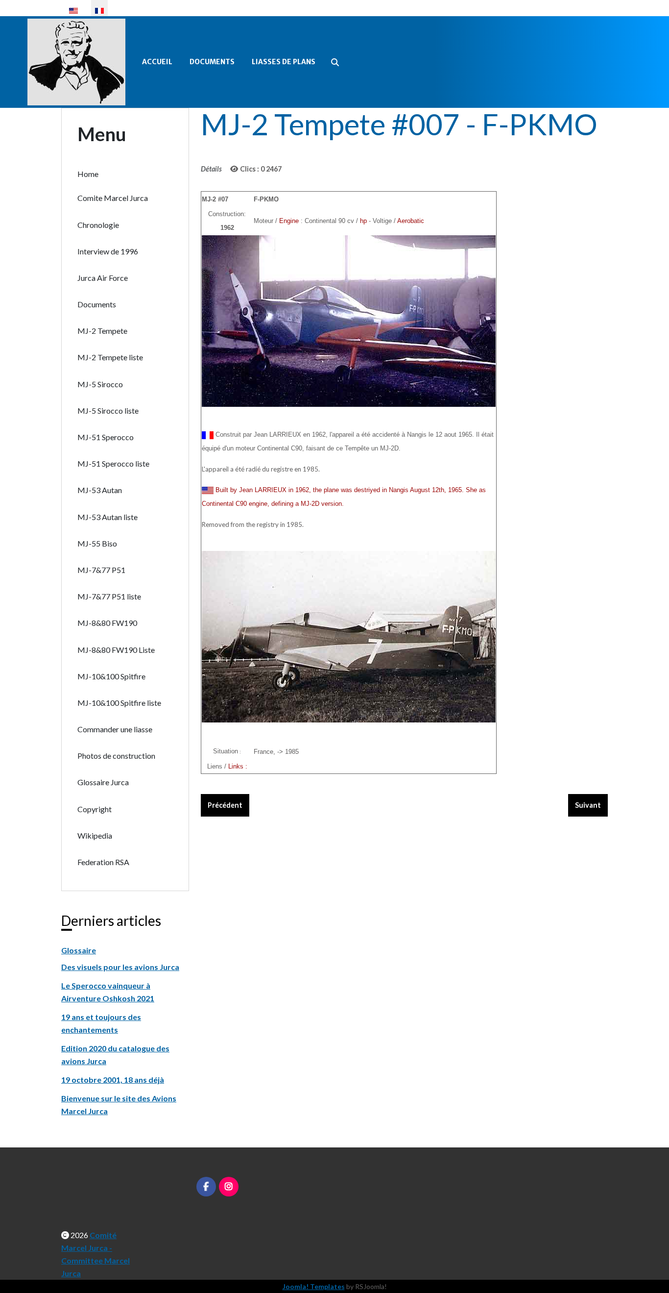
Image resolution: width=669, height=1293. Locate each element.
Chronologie (98, 224)
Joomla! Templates (314, 1286)
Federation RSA (103, 862)
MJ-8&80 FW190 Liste (116, 649)
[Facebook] (206, 1186)
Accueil (157, 61)
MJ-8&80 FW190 (107, 622)
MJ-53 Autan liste (107, 517)
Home (87, 173)
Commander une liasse (114, 729)
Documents (212, 61)
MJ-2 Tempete (102, 330)
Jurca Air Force (102, 277)
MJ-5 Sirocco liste (108, 410)
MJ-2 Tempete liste (110, 357)
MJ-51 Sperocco (105, 437)
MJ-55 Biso (97, 543)
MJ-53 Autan (99, 490)
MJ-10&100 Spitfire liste (119, 702)
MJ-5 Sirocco (100, 384)
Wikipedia (94, 835)
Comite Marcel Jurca (112, 197)
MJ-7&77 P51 (101, 569)
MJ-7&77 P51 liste (109, 596)
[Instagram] (229, 1186)
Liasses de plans (283, 61)
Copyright (94, 809)
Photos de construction (116, 755)
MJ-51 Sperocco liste (113, 463)
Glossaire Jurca (103, 782)
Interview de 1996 (107, 251)
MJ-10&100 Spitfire (111, 676)
